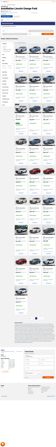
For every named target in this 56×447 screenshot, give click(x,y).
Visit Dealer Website (6, 16)
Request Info (21, 71)
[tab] (2, 19)
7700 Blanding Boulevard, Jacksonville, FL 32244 (9, 12)
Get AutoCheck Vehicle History (20, 131)
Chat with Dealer (5, 371)
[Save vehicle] (26, 45)
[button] (53, 1)
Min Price (3, 65)
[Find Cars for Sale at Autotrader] (6, 1)
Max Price (9, 65)
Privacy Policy (27, 377)
